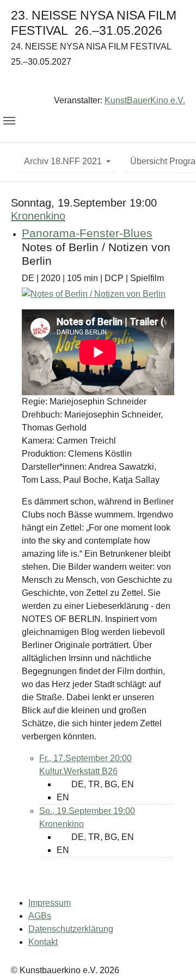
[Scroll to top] (172, 953)
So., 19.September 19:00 (87, 811)
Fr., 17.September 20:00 (85, 758)
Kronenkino (38, 216)
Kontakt (43, 942)
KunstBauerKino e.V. (145, 100)
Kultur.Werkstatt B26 (78, 771)
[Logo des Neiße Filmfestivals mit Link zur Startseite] (98, 83)
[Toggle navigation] (9, 120)
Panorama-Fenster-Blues (87, 233)
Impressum (49, 902)
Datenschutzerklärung (70, 929)
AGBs (39, 915)
